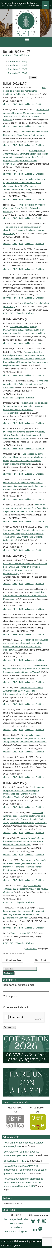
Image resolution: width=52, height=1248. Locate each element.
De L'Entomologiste (16, 1231)
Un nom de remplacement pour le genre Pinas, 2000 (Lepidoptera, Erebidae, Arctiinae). (25, 508)
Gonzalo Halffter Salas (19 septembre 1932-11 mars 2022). (25, 384)
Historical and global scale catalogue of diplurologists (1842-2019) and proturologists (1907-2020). (23, 230)
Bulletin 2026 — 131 (14, 1160)
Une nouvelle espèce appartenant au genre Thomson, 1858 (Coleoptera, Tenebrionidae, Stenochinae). (25, 738)
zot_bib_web (31, 948)
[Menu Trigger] (45, 5)
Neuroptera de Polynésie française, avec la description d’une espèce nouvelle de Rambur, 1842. (24, 485)
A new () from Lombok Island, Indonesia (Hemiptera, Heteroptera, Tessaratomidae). (24, 841)
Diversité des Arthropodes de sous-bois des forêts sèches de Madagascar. (25, 595)
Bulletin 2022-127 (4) (17, 73)
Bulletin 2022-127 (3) (17, 69)
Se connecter (9, 1027)
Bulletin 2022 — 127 (16, 52)
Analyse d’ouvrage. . (25, 888)
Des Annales (16, 1223)
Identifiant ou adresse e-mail (18, 985)
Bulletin (25, 55)
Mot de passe (10, 996)
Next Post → (42, 960)
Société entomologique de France (19, 3)
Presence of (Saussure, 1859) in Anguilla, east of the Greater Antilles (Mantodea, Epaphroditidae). (24, 435)
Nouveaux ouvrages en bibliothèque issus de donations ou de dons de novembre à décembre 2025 (23, 1182)
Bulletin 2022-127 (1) (17, 61)
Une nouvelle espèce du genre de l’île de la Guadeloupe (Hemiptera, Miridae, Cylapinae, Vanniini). (26, 668)
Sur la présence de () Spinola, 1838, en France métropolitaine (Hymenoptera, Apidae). (24, 329)
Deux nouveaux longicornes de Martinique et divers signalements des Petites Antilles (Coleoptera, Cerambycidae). (23, 914)
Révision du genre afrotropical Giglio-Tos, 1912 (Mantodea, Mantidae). (24, 208)
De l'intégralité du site (16, 1219)
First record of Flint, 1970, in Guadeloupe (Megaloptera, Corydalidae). (23, 690)
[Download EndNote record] (40, 104)
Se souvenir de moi (17, 1007)
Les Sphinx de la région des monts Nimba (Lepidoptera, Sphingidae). (24, 90)
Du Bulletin (16, 1227)
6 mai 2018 (11, 55)
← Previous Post (12, 960)
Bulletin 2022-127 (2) (17, 65)
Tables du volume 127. (20, 933)
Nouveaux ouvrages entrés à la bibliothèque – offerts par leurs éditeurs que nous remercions (25, 1170)
